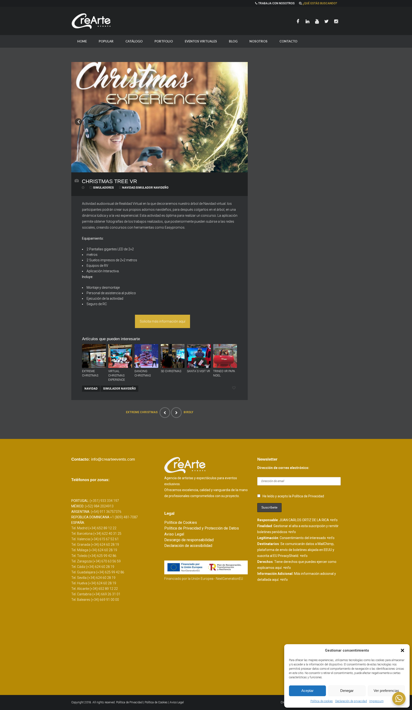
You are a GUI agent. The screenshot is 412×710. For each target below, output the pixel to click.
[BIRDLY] (176, 412)
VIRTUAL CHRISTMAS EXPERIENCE (116, 375)
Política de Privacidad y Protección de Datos (201, 528)
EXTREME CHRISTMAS (90, 373)
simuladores (103, 187)
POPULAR (106, 41)
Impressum (376, 701)
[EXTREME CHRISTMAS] (165, 412)
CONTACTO (288, 41)
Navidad (128, 187)
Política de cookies (321, 701)
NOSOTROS (258, 41)
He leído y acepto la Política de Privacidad (293, 496)
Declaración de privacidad (351, 701)
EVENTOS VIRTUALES (201, 41)
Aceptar (307, 691)
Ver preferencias (386, 691)
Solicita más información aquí (162, 321)
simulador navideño (152, 187)
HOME (82, 41)
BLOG (233, 41)
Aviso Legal (174, 534)
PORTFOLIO (163, 41)
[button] (402, 650)
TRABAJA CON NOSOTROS (276, 3)
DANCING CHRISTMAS (142, 373)
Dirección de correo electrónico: (283, 468)
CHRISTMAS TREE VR (109, 181)
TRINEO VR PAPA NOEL (224, 373)
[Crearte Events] (91, 21)
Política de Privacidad (129, 702)
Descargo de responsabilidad (189, 540)
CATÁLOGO (134, 41)
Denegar (347, 691)
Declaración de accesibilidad (188, 545)
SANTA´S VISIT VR (198, 371)
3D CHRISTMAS (171, 371)
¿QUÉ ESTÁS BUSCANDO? (320, 3)
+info (334, 520)
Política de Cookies (180, 522)
